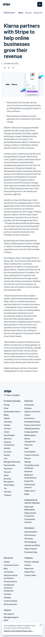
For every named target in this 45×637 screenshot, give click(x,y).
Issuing (7, 455)
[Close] (40, 625)
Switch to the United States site (18, 631)
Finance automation (32, 425)
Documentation (30, 532)
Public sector (29, 490)
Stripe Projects (30, 548)
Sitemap (7, 597)
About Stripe (39, 12)
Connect (7, 428)
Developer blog (30, 552)
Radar (6, 475)
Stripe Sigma (9, 485)
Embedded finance (32, 421)
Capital (7, 418)
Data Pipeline (9, 435)
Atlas (6, 408)
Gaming (27, 462)
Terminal (7, 491)
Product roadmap (31, 561)
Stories (28, 12)
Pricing (6, 405)
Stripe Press (29, 572)
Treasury (7, 495)
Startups (28, 408)
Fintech (27, 458)
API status (28, 538)
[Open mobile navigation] (39, 4)
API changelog (30, 542)
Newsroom (9, 12)
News (20, 12)
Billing (6, 415)
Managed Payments (12, 462)
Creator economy (31, 455)
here (35, 371)
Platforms (28, 445)
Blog (6, 568)
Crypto (7, 432)
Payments (8, 468)
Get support (9, 614)
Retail (26, 494)
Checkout (8, 421)
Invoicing (7, 451)
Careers (27, 565)
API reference (30, 535)
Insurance (28, 471)
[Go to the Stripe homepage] (6, 391)
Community (8, 572)
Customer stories (11, 565)
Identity (7, 448)
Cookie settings (10, 601)
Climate (7, 425)
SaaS (26, 448)
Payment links (9, 465)
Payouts (7, 472)
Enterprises (29, 405)
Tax (5, 488)
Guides (7, 561)
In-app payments (31, 432)
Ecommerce (29, 418)
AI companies (30, 451)
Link (5, 458)
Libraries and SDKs (32, 545)
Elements (8, 438)
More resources (10, 604)
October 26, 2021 (11, 63)
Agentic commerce (32, 411)
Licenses (7, 594)
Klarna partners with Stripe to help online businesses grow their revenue (22, 40)
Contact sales (30, 575)
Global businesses (32, 428)
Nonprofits (28, 481)
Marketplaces (30, 435)
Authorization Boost (12, 411)
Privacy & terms (10, 581)
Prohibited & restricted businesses (9, 588)
